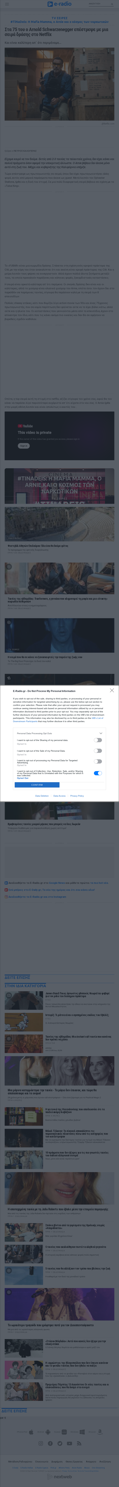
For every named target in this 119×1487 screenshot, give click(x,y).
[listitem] (59, 733)
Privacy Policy (77, 796)
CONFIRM (37, 785)
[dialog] (59, 743)
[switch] (98, 740)
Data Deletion (42, 796)
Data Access (59, 796)
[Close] (113, 691)
